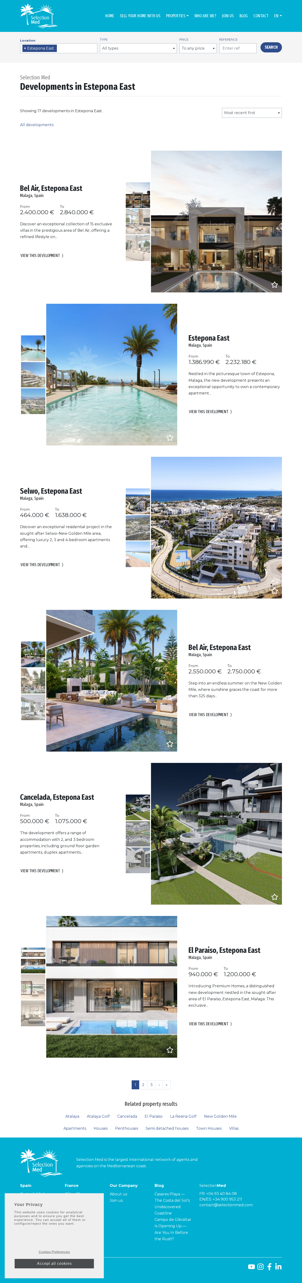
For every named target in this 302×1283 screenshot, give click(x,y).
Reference (228, 39)
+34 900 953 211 (227, 1199)
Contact (260, 15)
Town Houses (209, 1128)
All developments (37, 125)
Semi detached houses (167, 1128)
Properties (175, 15)
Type (104, 39)
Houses (101, 1128)
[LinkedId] (278, 1268)
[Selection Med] (39, 16)
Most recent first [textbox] (239, 113)
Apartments (74, 1128)
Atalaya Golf (98, 1116)
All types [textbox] (110, 48)
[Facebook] (269, 1268)
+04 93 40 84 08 (221, 1193)
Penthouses (126, 1128)
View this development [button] (42, 255)
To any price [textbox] (193, 48)
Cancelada (127, 1116)
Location (27, 40)
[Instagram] (260, 1268)
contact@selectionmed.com (226, 1205)
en (276, 15)
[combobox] (58, 48)
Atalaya (72, 1116)
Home (109, 15)
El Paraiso (154, 1116)
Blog (243, 15)
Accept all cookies (54, 1264)
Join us (228, 15)
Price (184, 39)
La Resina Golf (183, 1116)
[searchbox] (59, 48)
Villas (234, 1128)
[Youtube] (251, 1268)
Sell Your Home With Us (140, 15)
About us (118, 1194)
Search (271, 47)
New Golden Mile (220, 1116)
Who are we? (205, 15)
